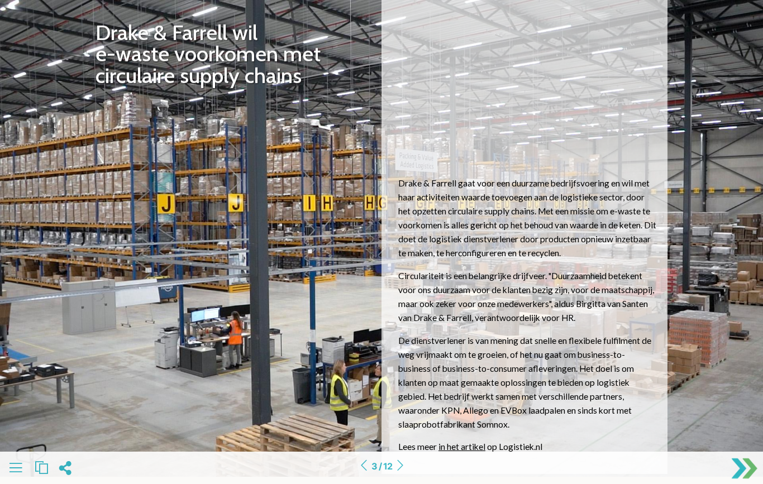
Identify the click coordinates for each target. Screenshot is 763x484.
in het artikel (461, 447)
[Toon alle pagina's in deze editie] (15, 470)
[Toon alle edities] (41, 468)
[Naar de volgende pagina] (400, 466)
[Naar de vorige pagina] (363, 466)
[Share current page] (65, 471)
